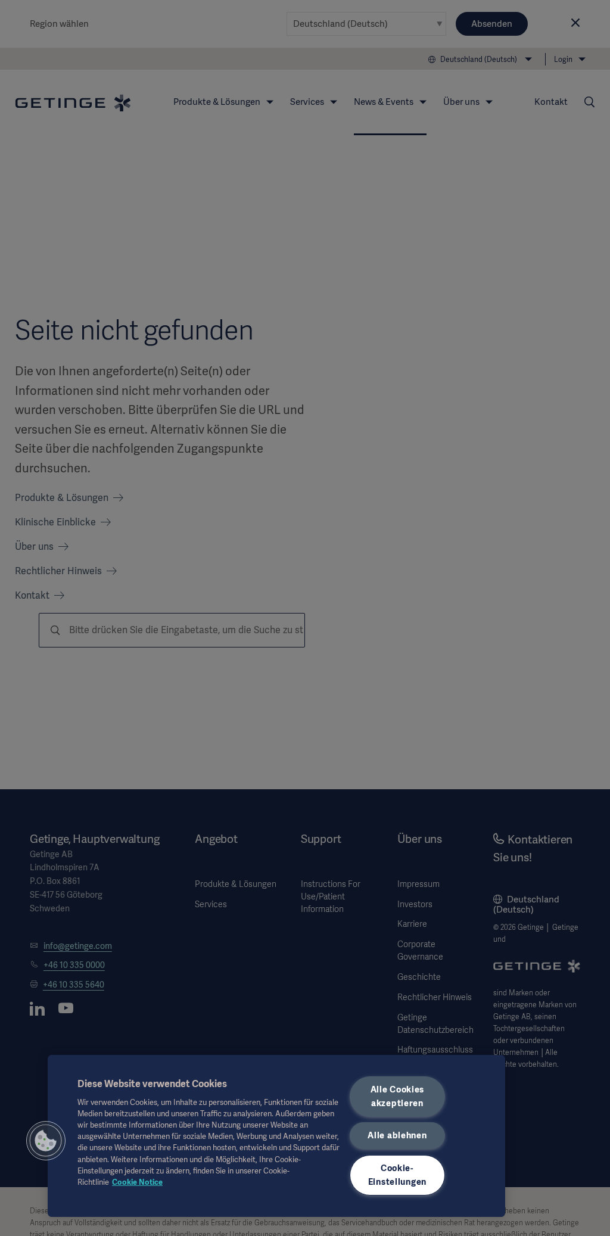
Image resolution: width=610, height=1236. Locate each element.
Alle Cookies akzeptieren (398, 1096)
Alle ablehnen (397, 1135)
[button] (46, 1141)
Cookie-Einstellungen (397, 1175)
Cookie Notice (137, 1182)
